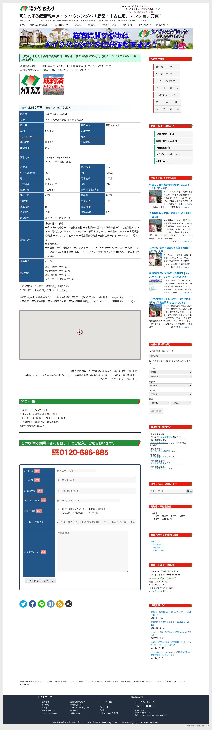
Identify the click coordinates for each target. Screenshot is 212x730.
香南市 (182, 516)
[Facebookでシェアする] (32, 604)
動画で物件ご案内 (77, 702)
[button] (80, 332)
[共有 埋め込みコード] (68, 603)
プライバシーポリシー (167, 154)
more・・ (188, 207)
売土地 (91, 24)
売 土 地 (165, 88)
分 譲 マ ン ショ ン (167, 95)
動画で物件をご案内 (166, 140)
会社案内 (160, 24)
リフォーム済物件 (165, 80)
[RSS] (60, 604)
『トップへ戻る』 (107, 702)
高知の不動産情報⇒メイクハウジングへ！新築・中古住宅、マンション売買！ (91, 15)
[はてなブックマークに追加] (51, 604)
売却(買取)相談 (76, 704)
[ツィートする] (23, 604)
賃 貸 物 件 (167, 109)
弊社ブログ (156, 541)
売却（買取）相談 (165, 134)
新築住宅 (60, 24)
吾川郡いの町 (167, 519)
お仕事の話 (157, 544)
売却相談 (127, 24)
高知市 (156, 516)
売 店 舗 (167, 102)
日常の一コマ (158, 547)
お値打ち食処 (158, 550)
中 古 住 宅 (165, 73)
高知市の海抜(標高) (159, 451)
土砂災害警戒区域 (158, 442)
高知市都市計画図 (158, 457)
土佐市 (173, 516)
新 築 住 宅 (165, 66)
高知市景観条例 (157, 463)
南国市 (165, 516)
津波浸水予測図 (165, 437)
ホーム (22, 24)
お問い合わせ (163, 161)
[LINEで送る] (41, 604)
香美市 (156, 519)
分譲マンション (110, 24)
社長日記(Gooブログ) (109, 713)
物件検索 (143, 24)
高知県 (154, 513)
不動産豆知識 (163, 147)
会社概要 (74, 710)
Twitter (103, 710)
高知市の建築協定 (158, 469)
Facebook (104, 707)
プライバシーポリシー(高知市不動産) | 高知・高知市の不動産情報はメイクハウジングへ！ (126, 681)
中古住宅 (76, 24)
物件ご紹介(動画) (39, 24)
